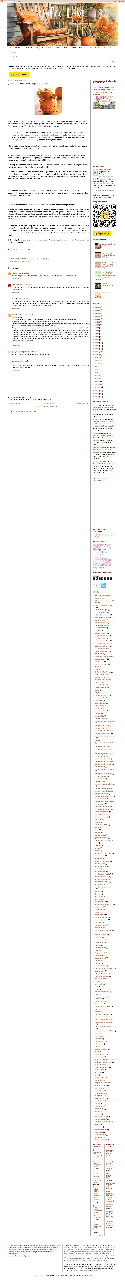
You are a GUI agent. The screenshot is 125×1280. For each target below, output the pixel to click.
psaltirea (98, 1033)
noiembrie (98, 360)
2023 (97, 316)
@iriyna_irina (17, 352)
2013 (97, 346)
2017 (97, 334)
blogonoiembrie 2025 (102, 648)
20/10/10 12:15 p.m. (28, 314)
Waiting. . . (96, 1229)
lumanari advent (100, 902)
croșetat (97, 693)
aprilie (97, 378)
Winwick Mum (96, 1162)
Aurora (95, 434)
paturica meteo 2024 (102, 976)
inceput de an (99, 856)
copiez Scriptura (100, 685)
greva (97, 843)
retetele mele (99, 1044)
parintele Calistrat (101, 966)
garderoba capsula (101, 838)
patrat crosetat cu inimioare (104, 968)
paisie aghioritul (100, 958)
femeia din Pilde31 (101, 825)
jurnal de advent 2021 (102, 874)
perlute (97, 981)
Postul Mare (99, 1004)
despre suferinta (100, 799)
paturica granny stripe (102, 973)
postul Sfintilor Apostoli (102, 1006)
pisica (97, 986)
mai (96, 375)
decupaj (97, 713)
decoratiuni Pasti (100, 711)
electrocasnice (100, 814)
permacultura (99, 984)
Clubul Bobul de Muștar (103, 672)
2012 (97, 349)
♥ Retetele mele (108, 47)
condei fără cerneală (110, 1162)
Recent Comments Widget (111, 474)
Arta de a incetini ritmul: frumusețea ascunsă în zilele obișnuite (108, 265)
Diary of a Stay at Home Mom (97, 1209)
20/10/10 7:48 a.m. (26, 285)
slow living (98, 1088)
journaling (98, 869)
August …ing (97, 1155)
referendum (99, 1039)
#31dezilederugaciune (102, 596)
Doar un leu (110, 1183)
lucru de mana (100, 896)
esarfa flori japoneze (102, 817)
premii (97, 1009)
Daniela (95, 405)
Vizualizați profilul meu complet (103, 190)
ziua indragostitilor (101, 1140)
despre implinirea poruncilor (104, 736)
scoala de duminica (101, 1067)
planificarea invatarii (102, 992)
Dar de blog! (106, 293)
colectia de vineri (100, 677)
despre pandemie (101, 776)
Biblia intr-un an (100, 625)
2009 (97, 391)
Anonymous (97, 448)
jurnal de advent (100, 871)
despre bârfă (99, 716)
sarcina (97, 1052)
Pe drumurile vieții (109, 1175)
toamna (28, 261)
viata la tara (99, 1132)
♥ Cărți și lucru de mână (60, 47)
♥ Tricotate (82, 47)
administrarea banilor (102, 615)
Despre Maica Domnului (109, 1155)
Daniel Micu (16, 314)
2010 (97, 355)
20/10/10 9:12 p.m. (30, 352)
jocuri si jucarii (100, 864)
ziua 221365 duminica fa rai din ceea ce (104, 450)
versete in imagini (101, 1129)
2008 (97, 394)
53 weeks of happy (101, 610)
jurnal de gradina (100, 884)
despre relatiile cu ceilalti (103, 788)
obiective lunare (100, 947)
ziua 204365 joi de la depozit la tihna (103, 436)
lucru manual (99, 899)
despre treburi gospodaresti (104, 801)
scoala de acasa (100, 1065)
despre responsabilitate (103, 791)
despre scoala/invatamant (103, 796)
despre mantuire (100, 756)
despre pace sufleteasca (103, 774)
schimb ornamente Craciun (104, 1059)
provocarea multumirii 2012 (104, 1022)
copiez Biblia (99, 682)
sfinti (96, 1075)
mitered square (100, 928)
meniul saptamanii (101, 917)
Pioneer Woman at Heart (97, 1226)
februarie (98, 384)
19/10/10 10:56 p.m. (24, 273)
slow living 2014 (100, 1090)
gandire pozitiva (100, 835)
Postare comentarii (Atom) (27, 411)
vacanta (97, 1124)
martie (97, 381)
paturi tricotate (100, 971)
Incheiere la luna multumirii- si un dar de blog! (108, 255)
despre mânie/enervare (103, 759)
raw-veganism (100, 1036)
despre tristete (100, 804)
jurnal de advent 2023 (102, 876)
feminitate (98, 827)
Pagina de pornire (48, 403)
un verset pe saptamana (103, 1122)
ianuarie (98, 387)
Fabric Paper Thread (96, 1190)
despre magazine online (103, 754)
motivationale (99, 940)
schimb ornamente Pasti (103, 1062)
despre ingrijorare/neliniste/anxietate (104, 741)
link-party (98, 894)
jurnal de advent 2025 (102, 882)
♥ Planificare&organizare (94, 47)
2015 (97, 340)
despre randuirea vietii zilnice (105, 784)
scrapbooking (99, 1070)
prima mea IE (99, 1012)
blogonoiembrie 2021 (102, 641)
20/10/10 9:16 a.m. (25, 298)
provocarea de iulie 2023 (103, 1019)
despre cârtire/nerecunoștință (105, 721)
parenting (98, 963)
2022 (97, 319)
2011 (97, 352)
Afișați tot (100, 1235)
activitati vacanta (100, 612)
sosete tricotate (100, 1098)
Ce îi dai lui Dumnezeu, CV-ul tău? (109, 1166)
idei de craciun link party (103, 853)
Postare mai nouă (14, 403)
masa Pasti (99, 912)
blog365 (97, 630)
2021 (97, 322)
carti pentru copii (100, 659)
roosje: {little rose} (97, 1174)
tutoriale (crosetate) (101, 1116)
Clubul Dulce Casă (101, 674)
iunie (97, 372)
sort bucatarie (99, 1096)
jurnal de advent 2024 (102, 879)
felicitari (97, 822)
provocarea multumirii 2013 (104, 1026)
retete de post (99, 1041)
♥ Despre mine (19, 47)
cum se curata (100, 698)
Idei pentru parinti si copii (110, 1213)
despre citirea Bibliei (102, 725)
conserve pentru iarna (102, 680)
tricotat (97, 1114)
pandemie (98, 960)
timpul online (99, 1109)
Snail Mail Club (100, 1093)
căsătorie (98, 667)
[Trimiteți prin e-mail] (41, 259)
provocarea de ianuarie (103, 1017)
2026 (97, 307)
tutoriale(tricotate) (101, 1119)
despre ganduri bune (102, 731)
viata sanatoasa (100, 1135)
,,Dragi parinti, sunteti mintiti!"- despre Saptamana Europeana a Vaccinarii (105, 275)
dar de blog (99, 705)
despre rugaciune (101, 794)
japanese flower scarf (102, 861)
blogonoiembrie (100, 638)
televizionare (99, 1106)
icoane (97, 851)
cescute (97, 669)
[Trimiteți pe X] (45, 259)
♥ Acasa (10, 47)
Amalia (14, 273)
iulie (96, 369)
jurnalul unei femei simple (103, 887)
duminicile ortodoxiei (102, 812)
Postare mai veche (82, 403)
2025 (97, 310)
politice (97, 994)
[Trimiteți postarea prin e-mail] (38, 258)
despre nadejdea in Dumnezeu (105, 769)
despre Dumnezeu (101, 728)
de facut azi (99, 708)
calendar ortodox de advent (104, 656)
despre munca (100, 766)
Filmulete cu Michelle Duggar (107, 284)
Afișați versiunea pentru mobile (48, 406)
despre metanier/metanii (103, 764)
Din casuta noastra (110, 1150)
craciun (97, 690)
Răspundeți (16, 278)
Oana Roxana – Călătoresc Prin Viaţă (110, 1194)
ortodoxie (98, 950)
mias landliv (99, 922)
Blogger (89, 1275)
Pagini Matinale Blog (102, 953)
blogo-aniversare (100, 633)
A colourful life (97, 1152)
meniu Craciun (100, 915)
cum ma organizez (101, 695)
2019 (97, 328)
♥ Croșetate (73, 47)
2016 (97, 337)
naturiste (98, 945)
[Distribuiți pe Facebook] (46, 259)
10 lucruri (98, 598)
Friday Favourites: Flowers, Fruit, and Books (97, 1197)
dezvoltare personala (102, 806)
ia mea (97, 848)
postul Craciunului (101, 1001)
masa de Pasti (100, 909)
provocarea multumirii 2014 (104, 1031)
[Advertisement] (104, 137)
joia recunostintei (100, 866)
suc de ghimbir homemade (104, 1101)
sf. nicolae (98, 1072)
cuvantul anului (100, 703)
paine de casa (100, 955)
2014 (97, 343)
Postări (13, 53)
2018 (97, 331)
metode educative (101, 920)
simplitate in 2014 (101, 1085)
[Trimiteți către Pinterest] (48, 259)
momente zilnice (100, 935)
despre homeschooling (102, 733)
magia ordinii (99, 907)
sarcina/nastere (100, 1054)
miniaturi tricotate (101, 925)
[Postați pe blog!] (43, 259)
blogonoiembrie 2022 (102, 643)
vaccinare (98, 1127)
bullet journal (99, 654)
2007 (97, 397)
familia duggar (100, 819)
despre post (99, 781)
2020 (97, 325)
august (97, 366)
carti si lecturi (99, 661)
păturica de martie (101, 979)
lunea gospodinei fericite (103, 904)
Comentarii (15, 56)
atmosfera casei (100, 623)
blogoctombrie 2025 (101, 635)
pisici (96, 989)
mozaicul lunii (99, 942)
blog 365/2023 (100, 628)
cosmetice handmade (102, 687)
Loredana (15, 285)
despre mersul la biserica (103, 761)
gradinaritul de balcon (102, 840)
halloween (98, 845)
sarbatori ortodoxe (101, 1049)
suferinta (98, 1103)
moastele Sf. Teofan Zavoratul (105, 930)
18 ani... (108, 1178)
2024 (97, 313)
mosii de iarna (100, 937)
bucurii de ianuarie (101, 651)
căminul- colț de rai (19, 261)
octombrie (98, 363)
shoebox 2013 (100, 1080)
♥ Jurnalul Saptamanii (32, 47)
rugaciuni (98, 1046)
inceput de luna (100, 858)
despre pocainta (100, 779)
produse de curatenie (102, 1014)
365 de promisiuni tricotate (104, 605)
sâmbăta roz (99, 1057)
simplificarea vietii (101, 1083)
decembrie (98, 357)
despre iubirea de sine (102, 746)
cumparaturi (99, 700)
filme (96, 830)
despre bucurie (100, 718)
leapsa (97, 891)
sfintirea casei (99, 1077)
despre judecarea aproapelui (104, 749)
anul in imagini (100, 620)
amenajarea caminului (102, 617)
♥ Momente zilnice (46, 47)
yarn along (98, 1137)
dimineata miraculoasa (102, 809)
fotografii (98, 832)
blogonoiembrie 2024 (102, 646)
